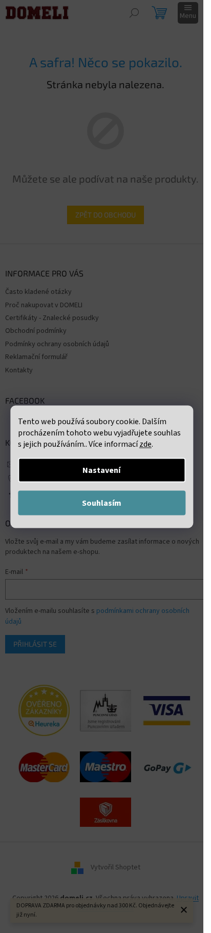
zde (145, 443)
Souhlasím (101, 502)
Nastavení (101, 469)
